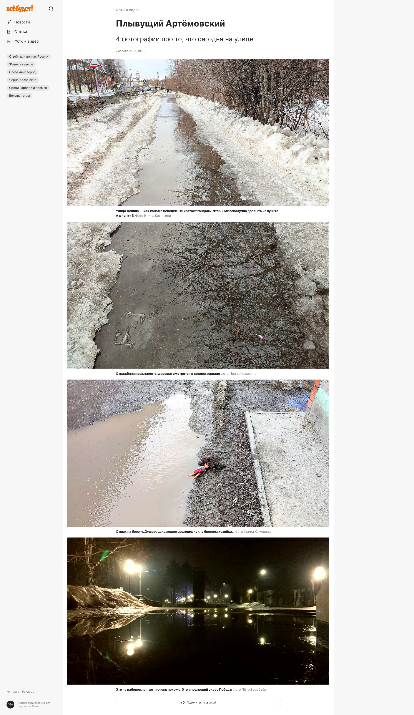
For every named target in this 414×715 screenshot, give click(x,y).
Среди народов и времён (28, 88)
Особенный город (22, 72)
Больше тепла (19, 95)
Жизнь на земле (21, 64)
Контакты (13, 691)
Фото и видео (128, 10)
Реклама (28, 691)
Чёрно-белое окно (22, 80)
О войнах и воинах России (28, 56)
